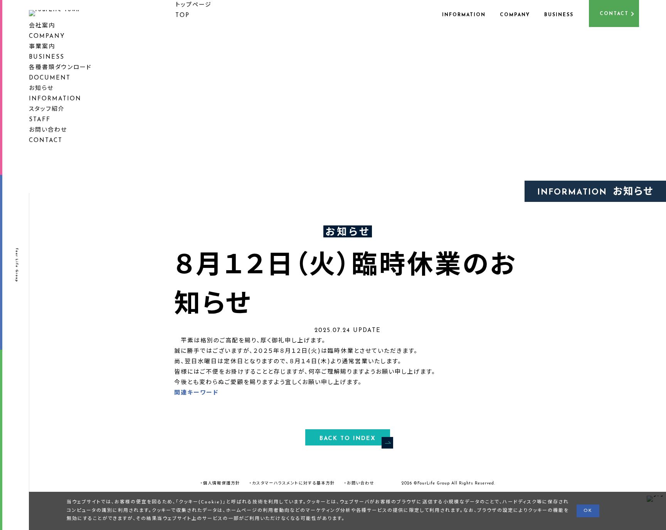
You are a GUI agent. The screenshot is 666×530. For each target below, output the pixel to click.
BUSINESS (559, 15)
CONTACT (614, 14)
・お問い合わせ (359, 483)
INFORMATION (464, 15)
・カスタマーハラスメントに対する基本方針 (292, 483)
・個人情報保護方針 (220, 483)
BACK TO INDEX (348, 439)
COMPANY (515, 15)
